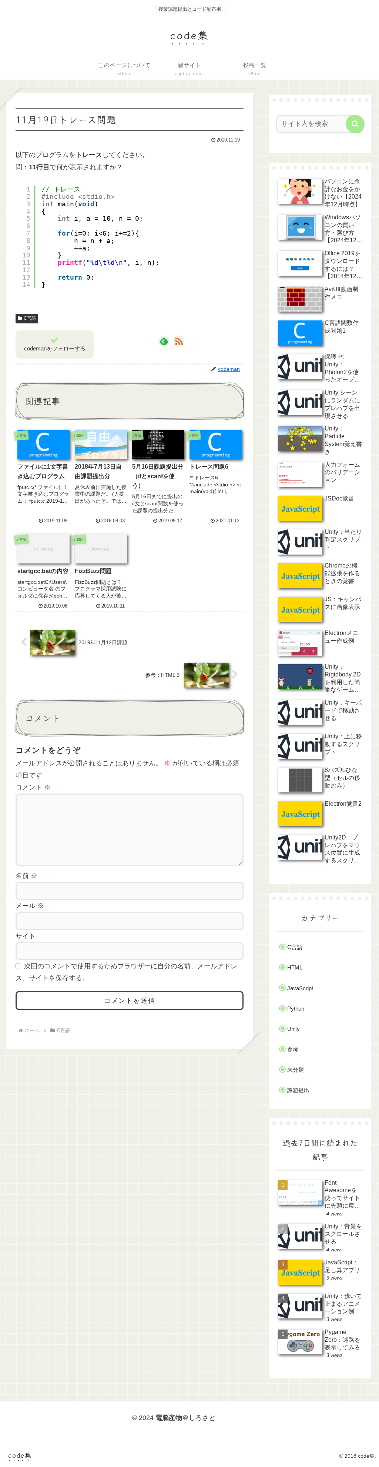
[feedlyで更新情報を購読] (164, 341)
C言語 (30, 318)
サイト (26, 936)
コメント (33, 787)
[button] (355, 124)
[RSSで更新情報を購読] (179, 341)
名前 (26, 875)
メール (30, 905)
